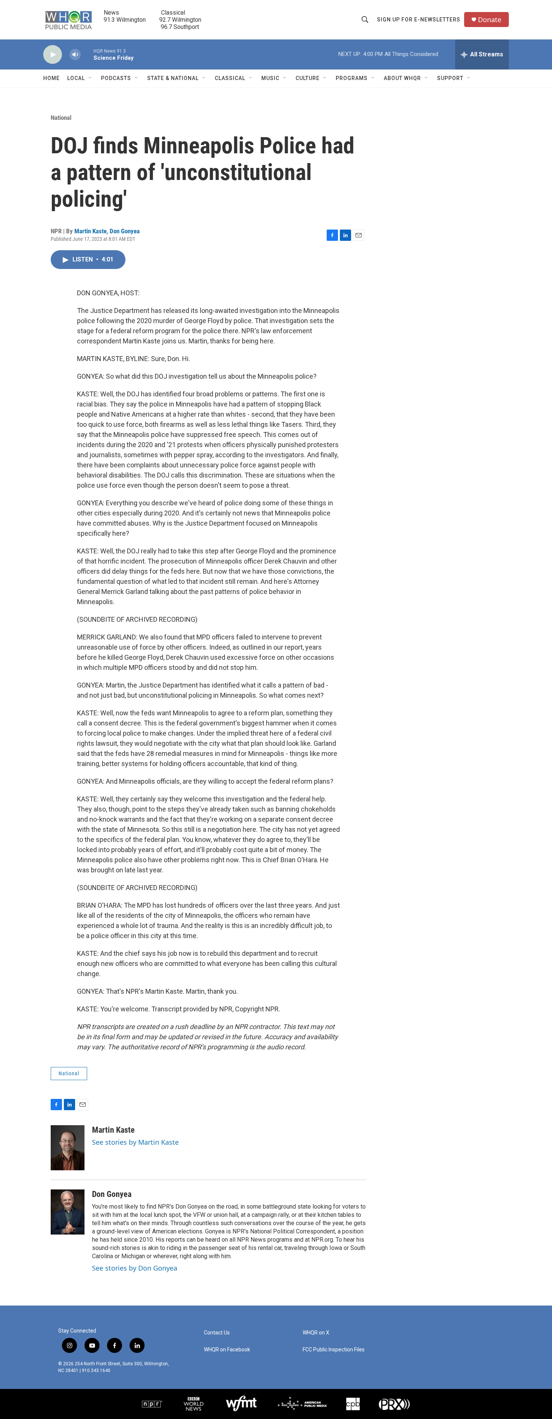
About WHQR (402, 78)
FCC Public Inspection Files (334, 1350)
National (61, 117)
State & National (173, 78)
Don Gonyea (125, 231)
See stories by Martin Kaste (135, 1142)
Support (450, 78)
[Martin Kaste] (67, 1147)
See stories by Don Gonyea (134, 1267)
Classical (230, 78)
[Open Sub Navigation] (90, 78)
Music (270, 78)
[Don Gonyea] (67, 1212)
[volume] (75, 54)
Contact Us (217, 1333)
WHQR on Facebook (227, 1350)
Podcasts (116, 78)
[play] (53, 54)
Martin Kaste (90, 231)
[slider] (87, 54)
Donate (489, 20)
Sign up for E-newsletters (418, 20)
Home (51, 78)
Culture (308, 78)
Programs (352, 78)
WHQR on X (316, 1333)
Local (76, 78)
